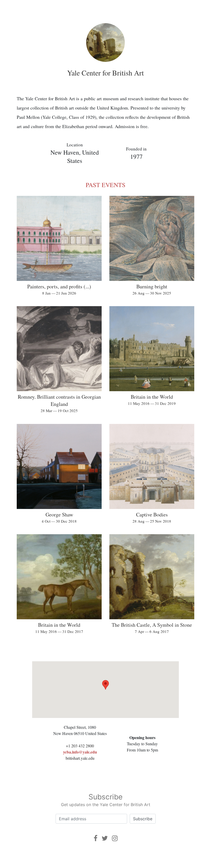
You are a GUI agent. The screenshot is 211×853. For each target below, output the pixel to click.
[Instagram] (115, 838)
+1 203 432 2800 (80, 745)
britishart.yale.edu (80, 758)
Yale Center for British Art (105, 73)
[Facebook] (96, 838)
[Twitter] (105, 838)
